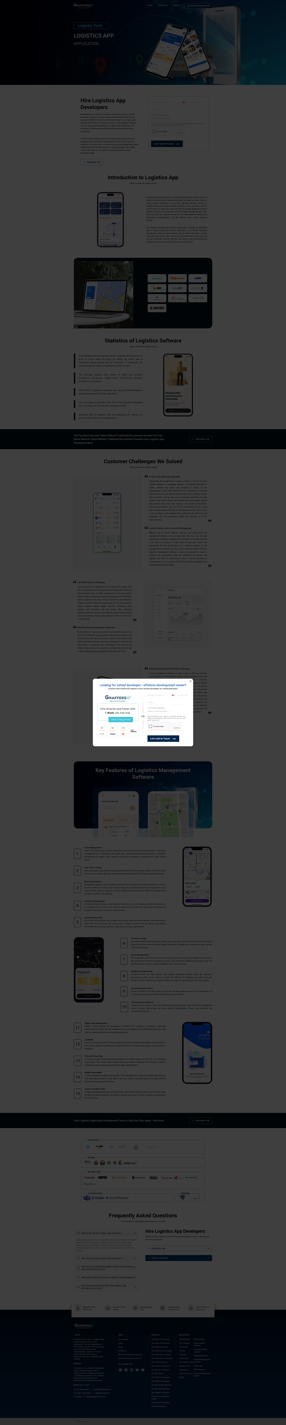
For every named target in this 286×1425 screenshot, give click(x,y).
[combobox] (173, 695)
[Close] (190, 681)
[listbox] (159, 711)
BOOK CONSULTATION (120, 719)
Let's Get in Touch (160, 738)
